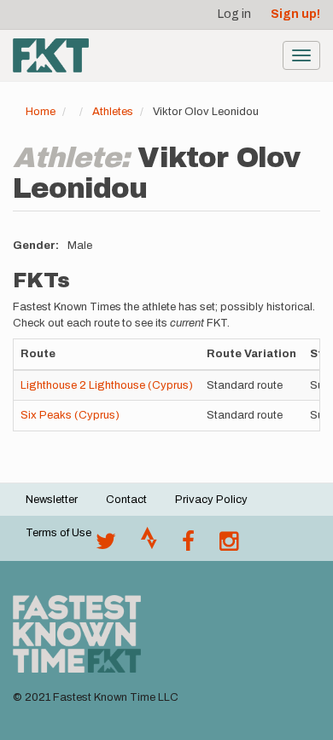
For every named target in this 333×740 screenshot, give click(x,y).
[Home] (51, 55)
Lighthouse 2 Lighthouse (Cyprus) (106, 385)
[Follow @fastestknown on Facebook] (188, 546)
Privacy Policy (211, 500)
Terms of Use (58, 533)
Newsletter (52, 500)
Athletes (112, 112)
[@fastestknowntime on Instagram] (228, 546)
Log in (234, 14)
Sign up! (295, 14)
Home (41, 112)
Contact (126, 500)
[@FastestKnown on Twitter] (106, 546)
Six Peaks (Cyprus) (70, 415)
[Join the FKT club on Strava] (149, 546)
